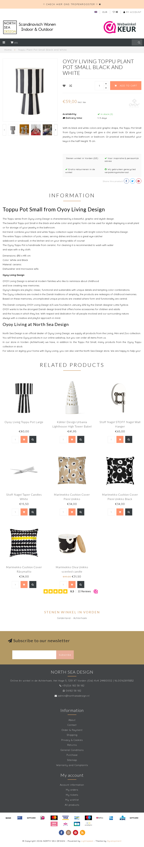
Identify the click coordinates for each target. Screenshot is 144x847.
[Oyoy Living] (134, 102)
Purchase (72, 755)
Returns (72, 745)
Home (8, 49)
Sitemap (72, 760)
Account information (72, 784)
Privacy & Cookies (72, 740)
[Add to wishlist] (64, 85)
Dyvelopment (114, 841)
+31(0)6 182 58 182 (73, 685)
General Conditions (72, 750)
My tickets (72, 794)
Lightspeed (87, 841)
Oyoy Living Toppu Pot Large (24, 422)
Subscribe (65, 654)
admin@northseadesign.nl (74, 695)
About (72, 720)
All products (72, 804)
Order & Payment (72, 730)
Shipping (72, 735)
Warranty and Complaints (72, 765)
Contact (72, 724)
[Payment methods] (8, 817)
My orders (72, 789)
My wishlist (72, 799)
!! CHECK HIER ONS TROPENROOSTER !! (70, 4)
